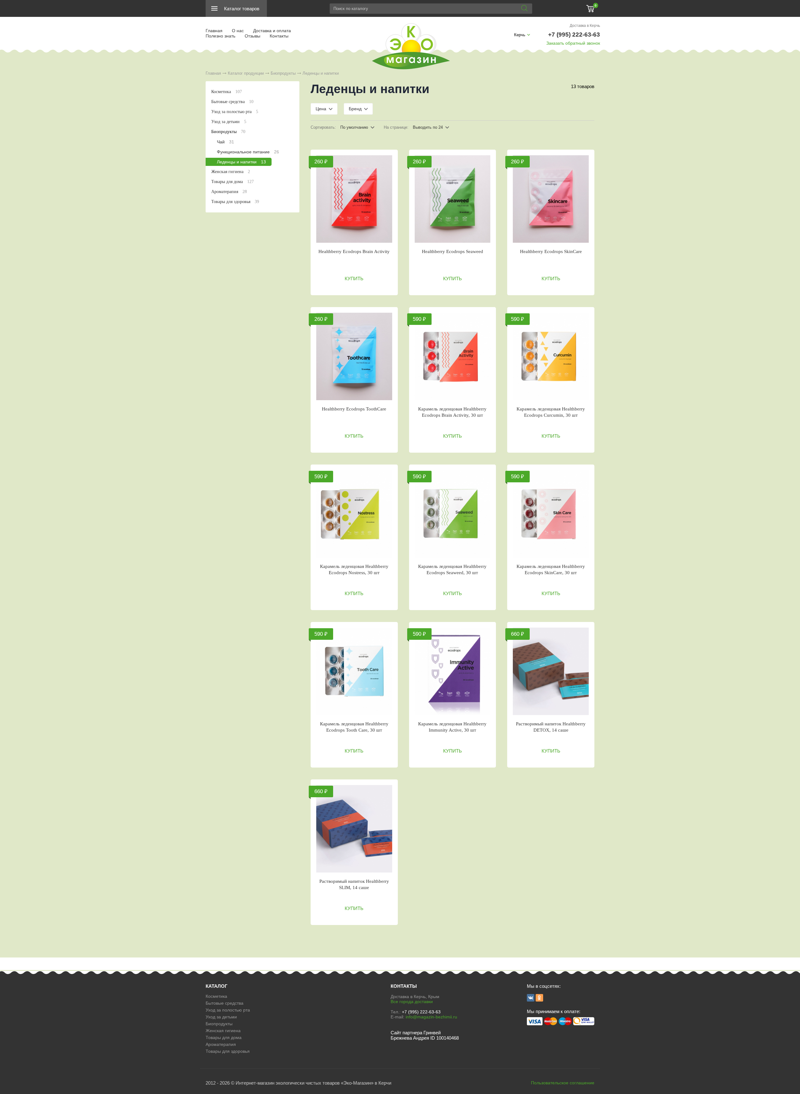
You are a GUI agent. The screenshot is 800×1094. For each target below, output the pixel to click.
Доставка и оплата (272, 30)
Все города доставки (412, 1001)
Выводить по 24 (428, 127)
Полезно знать (220, 35)
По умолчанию (354, 127)
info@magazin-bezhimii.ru (431, 1016)
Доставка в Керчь (585, 25)
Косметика (226, 91)
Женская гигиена (230, 171)
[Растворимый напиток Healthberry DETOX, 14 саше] (551, 671)
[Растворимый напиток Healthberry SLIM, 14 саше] (354, 829)
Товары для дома (232, 181)
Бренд (355, 108)
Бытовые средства (232, 101)
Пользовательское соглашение (562, 1082)
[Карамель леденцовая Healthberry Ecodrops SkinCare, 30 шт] (551, 514)
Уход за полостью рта (234, 111)
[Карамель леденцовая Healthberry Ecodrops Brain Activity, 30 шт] (453, 356)
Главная (214, 30)
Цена (321, 108)
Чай (225, 141)
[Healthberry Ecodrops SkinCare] (551, 199)
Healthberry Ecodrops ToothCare (354, 408)
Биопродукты (283, 73)
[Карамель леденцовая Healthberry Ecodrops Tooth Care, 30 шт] (354, 671)
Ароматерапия (229, 191)
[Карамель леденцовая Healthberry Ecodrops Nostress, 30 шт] (354, 514)
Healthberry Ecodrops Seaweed (452, 251)
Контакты (279, 35)
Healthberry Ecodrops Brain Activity (354, 251)
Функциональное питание (248, 151)
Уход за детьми (228, 121)
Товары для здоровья (235, 201)
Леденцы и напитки (241, 161)
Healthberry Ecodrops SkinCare (551, 251)
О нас (238, 30)
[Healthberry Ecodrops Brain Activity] (354, 199)
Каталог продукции (246, 73)
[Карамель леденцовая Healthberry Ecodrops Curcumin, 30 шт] (551, 356)
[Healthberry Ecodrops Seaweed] (453, 199)
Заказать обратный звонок (573, 43)
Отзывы (252, 35)
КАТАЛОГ (217, 986)
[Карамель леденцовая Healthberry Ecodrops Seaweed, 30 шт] (453, 514)
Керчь (519, 34)
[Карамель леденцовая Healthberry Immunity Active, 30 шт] (453, 671)
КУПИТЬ (354, 278)
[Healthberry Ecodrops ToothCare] (354, 356)
